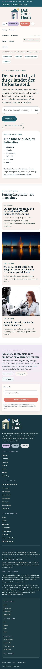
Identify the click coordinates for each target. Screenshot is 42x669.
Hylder (5, 632)
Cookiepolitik (6, 527)
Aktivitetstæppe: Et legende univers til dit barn (28, 52)
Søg (36, 110)
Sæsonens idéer (17, 4)
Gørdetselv (5, 35)
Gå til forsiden (9, 119)
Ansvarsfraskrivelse (8, 538)
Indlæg (4, 30)
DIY (5, 622)
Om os (25, 4)
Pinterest (15, 445)
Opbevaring (7, 614)
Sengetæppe (6, 491)
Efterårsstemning (9, 646)
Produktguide (13, 23)
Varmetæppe (6, 498)
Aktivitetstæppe (6, 505)
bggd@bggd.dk (23, 562)
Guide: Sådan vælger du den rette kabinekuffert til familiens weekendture (19, 211)
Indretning (14, 35)
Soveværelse (7, 608)
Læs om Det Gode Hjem (13, 126)
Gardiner (6, 625)
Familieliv (12, 30)
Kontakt (4, 521)
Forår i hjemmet (8, 639)
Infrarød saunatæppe (31, 56)
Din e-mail (7, 387)
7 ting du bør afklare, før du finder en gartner (19, 323)
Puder (5, 628)
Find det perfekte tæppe (31, 40)
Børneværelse (8, 611)
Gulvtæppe (5, 488)
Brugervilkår (5, 534)
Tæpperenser (6, 495)
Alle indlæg (5, 476)
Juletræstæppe (7, 56)
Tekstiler (11, 41)
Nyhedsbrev (25, 23)
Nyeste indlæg (6, 4)
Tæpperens (6, 61)
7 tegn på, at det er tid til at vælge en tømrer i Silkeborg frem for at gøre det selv (19, 270)
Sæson (4, 41)
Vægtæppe (18, 56)
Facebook (25, 445)
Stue (5, 605)
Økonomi (5, 47)
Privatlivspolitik (6, 531)
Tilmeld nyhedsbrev (21, 400)
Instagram (6, 445)
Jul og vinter (7, 649)
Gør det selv (10, 153)
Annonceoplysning (7, 541)
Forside (4, 662)
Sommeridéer (7, 643)
